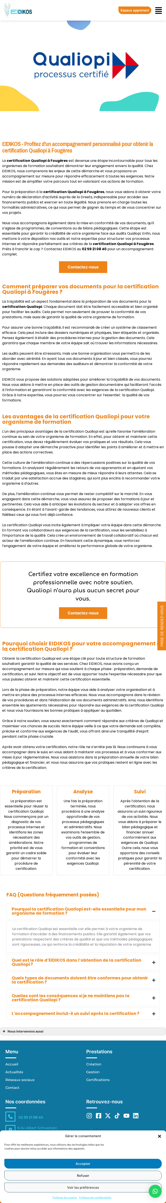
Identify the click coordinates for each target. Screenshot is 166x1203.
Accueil (11, 1064)
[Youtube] (126, 1116)
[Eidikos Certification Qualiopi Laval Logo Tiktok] (117, 1116)
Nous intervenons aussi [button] (25, 1031)
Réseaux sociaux (20, 1080)
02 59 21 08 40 (31, 1117)
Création (93, 1064)
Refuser (83, 1176)
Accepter (83, 1164)
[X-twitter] (108, 1116)
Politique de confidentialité (95, 1197)
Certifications (98, 1080)
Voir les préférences (83, 1187)
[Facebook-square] (99, 1116)
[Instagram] (89, 1116)
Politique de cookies (65, 1197)
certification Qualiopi (63, 191)
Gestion (93, 1072)
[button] (159, 1136)
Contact (12, 1088)
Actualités (14, 1072)
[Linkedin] (136, 1116)
